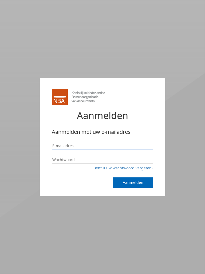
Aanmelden (133, 182)
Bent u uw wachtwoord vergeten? (123, 167)
